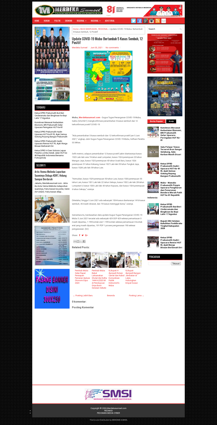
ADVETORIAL (110, 20)
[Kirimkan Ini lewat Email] (75, 241)
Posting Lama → (136, 295)
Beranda (111, 295)
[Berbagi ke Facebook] (84, 241)
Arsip (171, 121)
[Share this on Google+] (86, 235)
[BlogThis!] (78, 241)
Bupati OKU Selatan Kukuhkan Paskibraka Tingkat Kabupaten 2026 (171, 225)
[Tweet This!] (82, 235)
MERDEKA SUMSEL (120, 420)
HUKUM (47, 20)
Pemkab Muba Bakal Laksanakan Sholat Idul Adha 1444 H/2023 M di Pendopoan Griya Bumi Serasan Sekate (99, 279)
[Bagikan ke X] (81, 241)
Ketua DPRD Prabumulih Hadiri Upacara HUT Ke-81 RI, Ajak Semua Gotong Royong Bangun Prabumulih (51, 134)
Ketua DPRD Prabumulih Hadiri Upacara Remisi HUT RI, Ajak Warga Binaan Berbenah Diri (51, 143)
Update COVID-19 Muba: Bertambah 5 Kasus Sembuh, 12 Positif (107, 40)
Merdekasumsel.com (89, 117)
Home (75, 29)
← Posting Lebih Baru (83, 295)
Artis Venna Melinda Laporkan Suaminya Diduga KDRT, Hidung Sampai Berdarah (51, 175)
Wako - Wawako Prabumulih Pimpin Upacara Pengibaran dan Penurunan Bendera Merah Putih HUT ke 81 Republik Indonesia (164, 190)
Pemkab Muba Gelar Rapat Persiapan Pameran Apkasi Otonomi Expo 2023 (82, 276)
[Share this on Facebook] (79, 235)
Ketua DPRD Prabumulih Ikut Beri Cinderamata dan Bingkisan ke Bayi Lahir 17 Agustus (51, 115)
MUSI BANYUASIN (88, 29)
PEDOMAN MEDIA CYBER (108, 413)
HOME (37, 20)
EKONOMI (68, 20)
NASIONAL (96, 20)
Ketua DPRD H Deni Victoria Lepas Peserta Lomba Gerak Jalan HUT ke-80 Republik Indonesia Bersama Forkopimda (51, 154)
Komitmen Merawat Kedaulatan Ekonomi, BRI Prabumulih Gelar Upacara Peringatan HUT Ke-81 (49, 124)
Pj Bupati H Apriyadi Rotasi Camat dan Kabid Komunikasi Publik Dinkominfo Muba (116, 278)
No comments (112, 47)
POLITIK (57, 20)
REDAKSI (108, 410)
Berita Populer (156, 121)
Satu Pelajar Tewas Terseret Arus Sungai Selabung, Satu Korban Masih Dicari (171, 151)
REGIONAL (81, 20)
